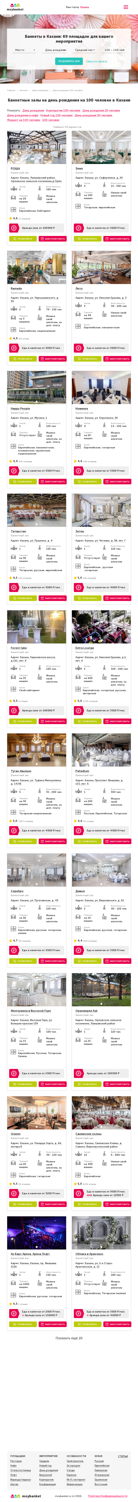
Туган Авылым (21, 771)
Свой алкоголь (75, 1461)
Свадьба (44, 1461)
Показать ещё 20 (69, 1338)
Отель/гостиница (20, 1470)
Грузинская (101, 1479)
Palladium (82, 771)
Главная (11, 90)
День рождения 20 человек (101, 110)
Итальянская (102, 1475)
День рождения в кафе (22, 115)
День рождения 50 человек (93, 115)
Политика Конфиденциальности (107, 1496)
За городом (73, 1465)
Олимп (15, 1134)
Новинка (81, 408)
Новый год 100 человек (56, 115)
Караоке (71, 1475)
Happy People (20, 408)
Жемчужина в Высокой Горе (31, 1010)
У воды (71, 1470)
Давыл (80, 891)
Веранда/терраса (20, 1479)
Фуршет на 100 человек (23, 120)
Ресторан (16, 1461)
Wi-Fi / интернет (76, 1479)
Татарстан (18, 531)
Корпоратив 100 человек (63, 110)
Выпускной (45, 1475)
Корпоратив (46, 1479)
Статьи (123, 1456)
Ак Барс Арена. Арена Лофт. (30, 1254)
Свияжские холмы (88, 1134)
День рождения (40, 90)
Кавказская (101, 1470)
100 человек (50, 120)
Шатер (14, 1484)
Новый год (45, 1465)
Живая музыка (74, 1484)
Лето (79, 288)
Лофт (13, 1475)
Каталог (24, 90)
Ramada (16, 288)
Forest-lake (19, 648)
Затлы (79, 531)
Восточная (101, 1484)
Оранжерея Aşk (86, 1010)
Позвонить (25, 239)
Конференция (47, 1484)
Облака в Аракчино (89, 1254)
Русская (99, 1461)
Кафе (13, 1465)
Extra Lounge (84, 648)
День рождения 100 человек (68, 90)
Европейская (102, 1465)
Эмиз (79, 168)
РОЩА (15, 168)
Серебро (17, 891)
